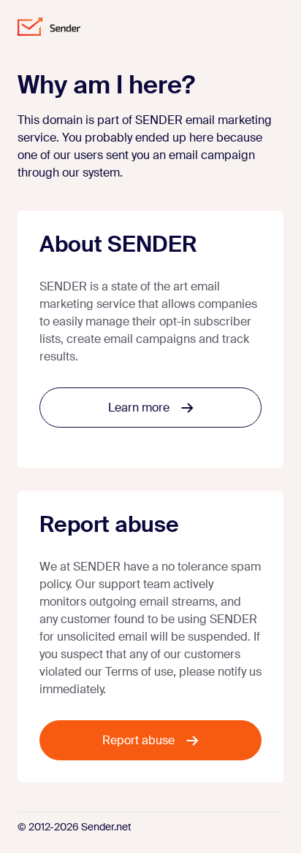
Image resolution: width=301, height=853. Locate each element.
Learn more (138, 407)
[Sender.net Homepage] (49, 27)
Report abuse (138, 740)
